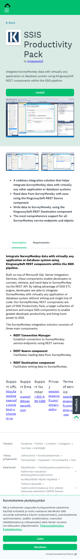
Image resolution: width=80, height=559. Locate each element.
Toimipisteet (28, 460)
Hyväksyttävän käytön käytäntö (39, 479)
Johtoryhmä (28, 455)
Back (12, 23)
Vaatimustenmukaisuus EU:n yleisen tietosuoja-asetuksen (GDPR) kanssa (42, 489)
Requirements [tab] (41, 242)
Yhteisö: (8, 443)
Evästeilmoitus (12, 529)
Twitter (39, 443)
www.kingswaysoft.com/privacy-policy (54, 400)
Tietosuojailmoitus (52, 525)
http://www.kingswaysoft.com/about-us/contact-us (11, 405)
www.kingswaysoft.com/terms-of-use (68, 405)
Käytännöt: (9, 467)
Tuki (73, 460)
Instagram (65, 443)
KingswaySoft (35, 61)
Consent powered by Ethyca (59, 554)
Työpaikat (43, 460)
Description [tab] (19, 242)
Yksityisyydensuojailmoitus (54, 467)
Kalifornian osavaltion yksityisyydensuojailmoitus (37, 473)
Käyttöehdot (28, 467)
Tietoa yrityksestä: (10, 457)
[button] (76, 408)
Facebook (26, 443)
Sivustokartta (60, 460)
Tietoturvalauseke (31, 483)
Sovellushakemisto (49, 455)
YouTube (26, 448)
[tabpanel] (40, 311)
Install (40, 92)
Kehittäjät (39, 448)
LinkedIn (51, 443)
